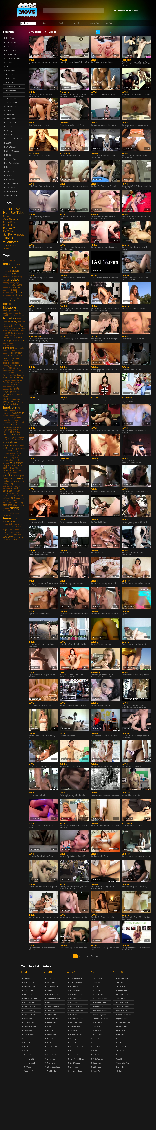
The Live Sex (52, 1071)
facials (19, 372)
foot (12, 382)
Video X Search (53, 1006)
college (11, 333)
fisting (19, 380)
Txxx (62, 672)
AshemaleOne (35, 336)
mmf (4, 451)
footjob (17, 382)
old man (6, 463)
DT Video (27, 1067)
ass (14, 273)
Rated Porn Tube (99, 1002)
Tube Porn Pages (53, 998)
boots (21, 311)
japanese (7, 427)
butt (19, 322)
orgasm (19, 463)
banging (6, 283)
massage (19, 440)
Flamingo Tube (29, 1002)
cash (12, 324)
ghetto (19, 392)
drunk (12, 366)
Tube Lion (97, 1063)
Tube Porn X (98, 1031)
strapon (16, 505)
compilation (7, 335)
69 (14, 261)
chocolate (13, 328)
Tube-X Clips (11, 50)
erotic (9, 368)
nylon (5, 460)
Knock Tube (51, 1039)
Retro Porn (97, 1055)
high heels (7, 413)
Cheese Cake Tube (100, 1019)
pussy (19, 478)
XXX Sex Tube (11, 195)
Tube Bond (74, 986)
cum (22, 340)
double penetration (11, 363)
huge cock (16, 418)
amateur (9, 264)
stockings (7, 505)
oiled (16, 460)
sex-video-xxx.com (13, 86)
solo (13, 498)
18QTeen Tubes (122, 1006)
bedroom (6, 290)
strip (22, 505)
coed (5, 333)
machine (6, 440)
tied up (5, 524)
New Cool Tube (76, 1023)
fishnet (13, 380)
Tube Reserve (98, 990)
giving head (17, 394)
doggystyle (14, 358)
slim (16, 493)
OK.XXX (94, 336)
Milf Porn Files (98, 1051)
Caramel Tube (121, 1047)
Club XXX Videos (12, 151)
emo (4, 368)
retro (22, 481)
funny (15, 387)
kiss (20, 430)
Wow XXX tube (11, 147)
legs (9, 435)
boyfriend (7, 315)
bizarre (5, 301)
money (15, 451)
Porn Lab (96, 1047)
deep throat (16, 353)
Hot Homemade (76, 978)
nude (5, 457)
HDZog (94, 245)
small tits (6, 495)
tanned (17, 513)
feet (14, 375)
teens (7, 518)
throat (18, 522)
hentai (5, 410)
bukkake (6, 322)
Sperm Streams (76, 982)
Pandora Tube (121, 990)
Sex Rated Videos (100, 1011)
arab (9, 271)
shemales (7, 491)
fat (4, 375)
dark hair (19, 351)
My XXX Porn (11, 159)
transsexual (19, 530)
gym (23, 402)
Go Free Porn (11, 99)
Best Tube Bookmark (14, 139)
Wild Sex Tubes (76, 994)
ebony (18, 365)
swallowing (15, 511)
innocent (20, 422)
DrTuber (14, 209)
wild (16, 539)
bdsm (19, 285)
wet (15, 537)
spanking (20, 498)
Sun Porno (28, 1031)
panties (6, 468)
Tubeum (73, 1051)
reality (6, 481)
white (20, 537)
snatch (20, 495)
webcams (8, 537)
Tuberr (8, 167)
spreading (7, 503)
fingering (18, 377)
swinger (6, 513)
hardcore (10, 407)
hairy (5, 404)
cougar (15, 335)
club (22, 331)
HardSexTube (13, 212)
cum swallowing (9, 345)
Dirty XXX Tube (29, 1006)
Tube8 (8, 238)
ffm (11, 378)
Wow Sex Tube (76, 1031)
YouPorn (7, 248)
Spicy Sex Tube (76, 1006)
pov (22, 475)
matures (7, 445)
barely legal (14, 283)
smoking (14, 495)
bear (10, 288)
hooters (12, 416)
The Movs (10, 38)
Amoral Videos (11, 103)
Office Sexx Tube (53, 1067)
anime (20, 268)
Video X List (51, 1011)
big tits (19, 295)
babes (15, 279)
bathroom (6, 285)
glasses (14, 397)
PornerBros (9, 222)
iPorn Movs (120, 1031)
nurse (17, 458)
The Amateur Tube (123, 1051)
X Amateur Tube (30, 1027)
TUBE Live (10, 82)
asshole (6, 280)
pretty (5, 479)
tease (18, 515)
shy (22, 491)
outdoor (19, 465)
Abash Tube (51, 1035)
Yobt (15, 245)
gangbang (14, 389)
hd (19, 408)
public (12, 478)
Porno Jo (119, 1055)
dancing (12, 351)
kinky (15, 430)
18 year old (7, 261)
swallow (6, 511)
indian (13, 422)
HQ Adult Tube (52, 986)
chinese (6, 328)
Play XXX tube (121, 1027)
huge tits (6, 420)
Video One (28, 1019)
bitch (18, 298)
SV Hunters (97, 978)
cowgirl (13, 338)
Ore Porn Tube (122, 1002)
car (23, 322)
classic (5, 331)
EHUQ (8, 111)
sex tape (6, 488)
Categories (47, 23)
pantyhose (14, 468)
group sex (15, 401)
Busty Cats (97, 1043)
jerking (16, 427)
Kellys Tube (10, 135)
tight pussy (18, 524)
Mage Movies (11, 70)
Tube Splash (121, 998)
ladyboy (13, 432)
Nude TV (96, 1071)
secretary (16, 486)
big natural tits (8, 296)
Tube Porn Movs (53, 1047)
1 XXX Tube (10, 179)
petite (11, 470)
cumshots (8, 347)
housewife (7, 418)
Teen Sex (119, 982)
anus (5, 271)
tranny (11, 530)
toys (5, 529)
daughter (6, 353)
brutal (19, 319)
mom (9, 451)
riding (5, 484)
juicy (10, 430)
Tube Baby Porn (76, 1035)
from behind (7, 387)
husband (6, 422)
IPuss (8, 95)
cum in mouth (8, 343)
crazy (20, 338)
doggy (6, 358)
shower (16, 491)
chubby (21, 328)
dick (5, 355)
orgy (5, 465)
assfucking (18, 277)
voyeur (21, 534)
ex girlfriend (16, 370)
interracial (8, 424)
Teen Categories (99, 1015)
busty (14, 321)
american (6, 268)
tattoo (5, 515)
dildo (10, 355)
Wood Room (121, 1059)
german (13, 392)
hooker (5, 416)
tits (8, 526)
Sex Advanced (29, 1035)
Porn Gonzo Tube (13, 58)
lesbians (17, 434)
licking (6, 437)
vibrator (6, 534)
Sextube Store (11, 54)
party (5, 470)
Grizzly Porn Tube (123, 1043)
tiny (4, 527)
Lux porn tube (121, 1039)
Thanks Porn (11, 90)
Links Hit (96, 982)
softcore (6, 498)
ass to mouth (8, 277)
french (14, 384)
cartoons (6, 324)
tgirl (14, 519)
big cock (19, 292)
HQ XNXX (10, 175)
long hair (21, 438)
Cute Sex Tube (11, 107)
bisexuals (11, 298)
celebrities (13, 326)
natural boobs (8, 455)
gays (6, 391)
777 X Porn (51, 978)
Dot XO (9, 143)
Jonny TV (50, 1031)
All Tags (109, 23)
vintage (13, 534)
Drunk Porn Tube (76, 1011)
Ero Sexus (28, 1039)
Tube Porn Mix (75, 998)
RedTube (8, 231)
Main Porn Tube (122, 1011)
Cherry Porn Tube (123, 1023)
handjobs (13, 404)
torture (20, 527)
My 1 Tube (74, 1002)
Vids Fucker (74, 1067)
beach (5, 288)
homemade (18, 413)
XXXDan (63, 60)
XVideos (7, 245)
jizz (21, 427)
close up (16, 331)
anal (14, 267)
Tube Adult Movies (100, 998)
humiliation (15, 420)
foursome (6, 385)
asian (15, 270)
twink (5, 532)
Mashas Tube (98, 994)
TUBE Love (10, 78)
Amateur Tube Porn (77, 1047)
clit (10, 331)
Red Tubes (10, 74)
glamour (6, 397)
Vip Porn (27, 1047)
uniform (12, 532)
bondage (7, 311)
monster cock (15, 453)
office (11, 460)
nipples (17, 455)
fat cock (9, 375)
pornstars (8, 475)
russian (18, 484)
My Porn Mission (12, 163)
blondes (8, 303)
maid (12, 440)
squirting (19, 503)
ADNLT (49, 1027)
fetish (6, 377)
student (6, 508)
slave (12, 493)
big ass (14, 290)
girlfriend (7, 394)
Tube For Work (29, 1063)
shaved (14, 488)
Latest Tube (77, 23)
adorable (19, 261)
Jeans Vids (51, 1063)
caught (5, 326)
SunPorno (9, 234)
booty (5, 313)
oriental (11, 466)
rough (11, 484)
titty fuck (14, 527)
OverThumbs (10, 219)
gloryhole (7, 399)
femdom (20, 375)
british (22, 315)
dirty (16, 356)
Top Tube (62, 23)
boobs (15, 310)
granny (6, 402)
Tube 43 (50, 990)
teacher (12, 515)
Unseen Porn (75, 1055)
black (12, 300)
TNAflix (20, 234)
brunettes (9, 318)
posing (16, 475)
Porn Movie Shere (77, 1059)
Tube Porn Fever (76, 1019)
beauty (16, 287)
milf (5, 448)
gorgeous (16, 399)
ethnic (15, 368)
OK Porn (9, 66)
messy (22, 446)
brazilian (15, 315)
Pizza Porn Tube (76, 1043)
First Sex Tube (29, 1015)
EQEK (8, 155)
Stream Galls (98, 1006)
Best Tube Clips (53, 1019)
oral (12, 462)
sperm (14, 500)
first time (6, 380)
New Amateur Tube (123, 1015)
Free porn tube (122, 994)
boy (20, 313)
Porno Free (10, 119)
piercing (18, 470)
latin (5, 435)
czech (5, 351)
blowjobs (9, 307)
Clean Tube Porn (122, 1063)
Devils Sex (97, 1039)
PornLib (94, 214)
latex (19, 432)
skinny (6, 493)
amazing (20, 264)
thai (17, 519)
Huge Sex (10, 127)
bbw (13, 285)
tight (11, 524)
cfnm (21, 326)
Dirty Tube (97, 1067)
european (7, 370)
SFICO (49, 1002)
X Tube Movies (75, 990)
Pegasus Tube (121, 1019)
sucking (15, 508)
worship (22, 540)
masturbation (10, 442)
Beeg (5, 209)
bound (15, 313)
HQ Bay (9, 131)
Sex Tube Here (52, 1055)
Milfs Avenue (98, 1059)
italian (17, 425)
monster (6, 453)
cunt (17, 348)
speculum (6, 500)
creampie (7, 340)
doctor (21, 356)
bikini (5, 298)
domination (8, 361)
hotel (18, 416)
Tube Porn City (29, 1011)
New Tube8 (10, 187)
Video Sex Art (29, 1071)
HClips (94, 793)
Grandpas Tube (122, 978)
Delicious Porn (11, 46)
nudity (11, 458)
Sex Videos (120, 986)
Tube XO (73, 1015)
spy (13, 503)
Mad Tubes (51, 982)
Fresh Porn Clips (53, 994)
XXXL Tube (97, 1035)
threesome (9, 521)
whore (5, 540)
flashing (6, 382)
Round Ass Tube (53, 1051)
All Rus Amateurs (12, 183)
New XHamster (12, 191)
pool (19, 473)
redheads (14, 481)
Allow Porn (10, 171)
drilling (6, 365)
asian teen (7, 274)
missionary (12, 448)
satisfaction (7, 486)
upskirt (18, 532)
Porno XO (27, 1043)
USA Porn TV (11, 42)
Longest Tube (94, 23)
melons (16, 446)
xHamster (10, 242)
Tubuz (95, 986)
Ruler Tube (28, 1055)
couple (6, 338)
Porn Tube (10, 115)
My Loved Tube (76, 1071)
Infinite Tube (51, 1023)
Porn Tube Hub (12, 123)
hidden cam (13, 411)
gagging (6, 389)
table (12, 513)
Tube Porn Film (29, 1059)
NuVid (6, 216)
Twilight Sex (97, 1023)
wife (11, 539)
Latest (103, 32)
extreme (12, 373)
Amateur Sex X (52, 1043)
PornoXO (9, 228)
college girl (20, 333)
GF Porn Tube (29, 1023)
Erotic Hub (51, 1059)
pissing (6, 473)
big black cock (8, 293)
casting (18, 324)
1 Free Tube (51, 1015)
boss (10, 313)
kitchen (6, 432)
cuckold (16, 341)
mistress (21, 449)
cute (22, 348)
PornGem (126, 60)
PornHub (8, 225)
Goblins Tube (75, 1027)
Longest (110, 32)
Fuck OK (9, 62)
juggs (5, 430)
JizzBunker (34, 153)
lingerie (13, 437)
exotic (5, 373)
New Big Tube (75, 1039)
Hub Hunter (28, 1051)
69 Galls (119, 1071)
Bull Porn (96, 1027)
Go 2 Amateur (75, 1063)
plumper (13, 473)
